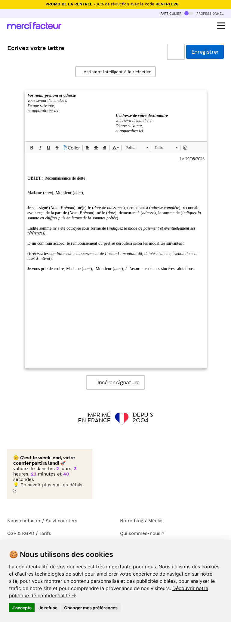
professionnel (209, 13)
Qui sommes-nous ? (142, 533)
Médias (156, 520)
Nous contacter (24, 520)
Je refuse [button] (47, 607)
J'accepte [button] (22, 607)
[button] (31, 148)
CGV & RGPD (20, 533)
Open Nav (220, 25)
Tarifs (45, 533)
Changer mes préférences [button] (91, 607)
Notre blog (131, 520)
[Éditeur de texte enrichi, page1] (116, 261)
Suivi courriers (61, 520)
